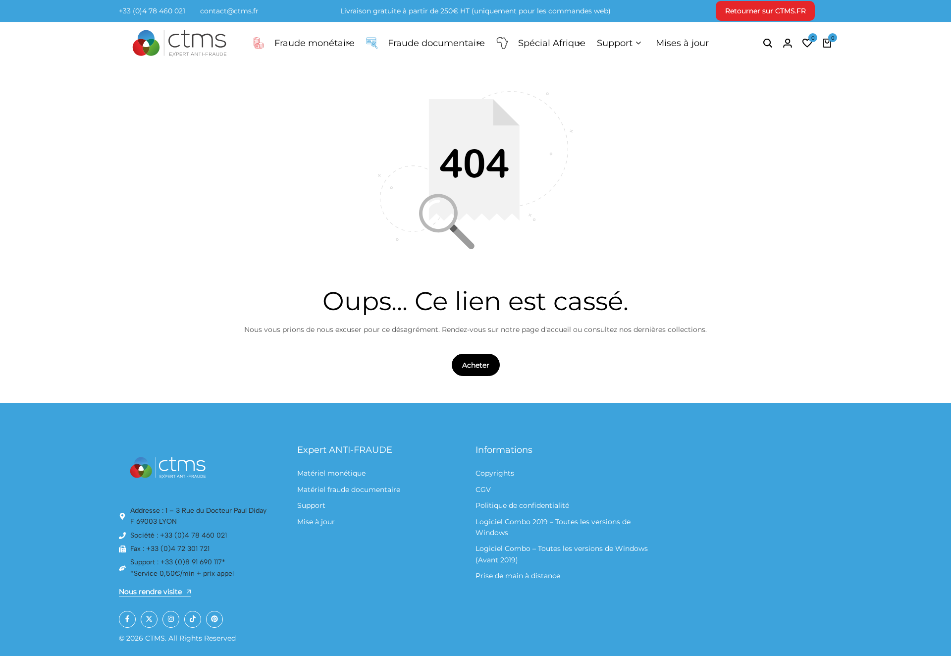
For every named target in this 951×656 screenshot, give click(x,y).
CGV (483, 489)
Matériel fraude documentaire (348, 489)
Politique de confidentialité (522, 505)
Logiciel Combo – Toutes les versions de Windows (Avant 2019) (562, 554)
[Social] (127, 619)
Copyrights (495, 473)
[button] (807, 43)
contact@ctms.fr (229, 10)
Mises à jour (682, 43)
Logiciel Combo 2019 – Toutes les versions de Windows (553, 527)
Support (615, 43)
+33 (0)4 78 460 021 (152, 10)
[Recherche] (768, 43)
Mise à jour (316, 521)
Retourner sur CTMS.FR (765, 10)
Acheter (475, 365)
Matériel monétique (331, 473)
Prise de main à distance (518, 575)
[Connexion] (787, 43)
